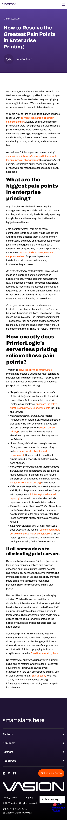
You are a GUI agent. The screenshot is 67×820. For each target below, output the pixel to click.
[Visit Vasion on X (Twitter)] (9, 773)
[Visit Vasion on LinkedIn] (4, 773)
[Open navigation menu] (63, 4)
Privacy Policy (10, 797)
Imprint (29, 797)
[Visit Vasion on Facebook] (14, 773)
